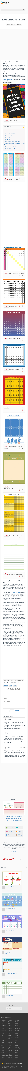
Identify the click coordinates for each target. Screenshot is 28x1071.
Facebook (22, 850)
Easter (16, 1033)
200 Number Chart (9, 139)
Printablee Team (20, 680)
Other (9, 1045)
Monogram (4, 1044)
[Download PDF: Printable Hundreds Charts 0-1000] (20, 538)
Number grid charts (7, 79)
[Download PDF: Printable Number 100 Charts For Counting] (20, 449)
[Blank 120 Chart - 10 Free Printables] (12, 980)
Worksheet (17, 1020)
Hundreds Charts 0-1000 (10, 146)
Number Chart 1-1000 (10, 130)
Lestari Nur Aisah (10, 680)
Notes (9, 1044)
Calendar (3, 1020)
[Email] (11, 690)
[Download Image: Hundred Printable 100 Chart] (22, 338)
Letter (2, 7)
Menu (16, 1042)
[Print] (13, 690)
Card (2, 1022)
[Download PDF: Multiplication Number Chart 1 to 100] (20, 276)
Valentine (10, 1055)
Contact (7, 1066)
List (9, 1040)
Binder (9, 1025)
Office (2, 1045)
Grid (11, 685)
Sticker (16, 1052)
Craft (2, 1032)
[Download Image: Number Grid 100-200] (22, 306)
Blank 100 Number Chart (10, 148)
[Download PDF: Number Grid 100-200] (20, 306)
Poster (9, 1049)
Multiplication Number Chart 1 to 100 (13, 132)
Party (9, 1047)
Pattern (10, 1020)
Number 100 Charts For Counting (12, 141)
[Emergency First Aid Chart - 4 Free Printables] (12, 936)
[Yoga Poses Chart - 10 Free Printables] (12, 871)
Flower (9, 1035)
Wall (2, 1057)
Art (2, 1023)
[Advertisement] (14, 44)
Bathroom (3, 1025)
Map (9, 1059)
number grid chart (16, 592)
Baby (9, 1023)
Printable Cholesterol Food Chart (14, 816)
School (16, 1050)
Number (8, 7)
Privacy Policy (19, 1066)
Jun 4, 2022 (23, 733)
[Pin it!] (6, 120)
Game (9, 1022)
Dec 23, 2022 (22, 718)
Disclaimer (4, 1067)
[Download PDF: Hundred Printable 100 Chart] (22, 341)
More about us (6, 850)
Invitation (17, 1037)
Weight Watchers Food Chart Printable (14, 820)
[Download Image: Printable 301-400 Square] (22, 369)
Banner (16, 1023)
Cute (9, 1032)
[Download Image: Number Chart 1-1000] (22, 179)
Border (16, 1027)
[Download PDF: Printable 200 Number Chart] (22, 410)
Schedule (10, 1050)
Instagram (15, 851)
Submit (17, 710)
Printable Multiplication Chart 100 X (14, 818)
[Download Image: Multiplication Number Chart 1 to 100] (22, 276)
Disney (3, 1033)
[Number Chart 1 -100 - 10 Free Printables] (12, 893)
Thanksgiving (4, 1055)
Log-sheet (17, 1059)
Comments (19, 24)
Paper (2, 1047)
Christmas (3, 1030)
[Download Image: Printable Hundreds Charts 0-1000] (22, 538)
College (10, 1030)
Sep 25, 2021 (23, 747)
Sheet (2, 1052)
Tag (9, 1054)
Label (16, 1038)
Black (2, 1027)
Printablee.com (7, 1063)
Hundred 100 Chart (9, 135)
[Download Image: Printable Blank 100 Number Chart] (22, 576)
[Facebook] (8, 690)
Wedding (10, 1057)
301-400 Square (8, 137)
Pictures (17, 1047)
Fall (2, 1035)
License (12, 1066)
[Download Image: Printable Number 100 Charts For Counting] (22, 449)
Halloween (10, 1037)
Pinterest (18, 850)
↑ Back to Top (11, 1067)
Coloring (17, 1030)
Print (2, 1050)
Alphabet (17, 1022)
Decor (16, 1032)
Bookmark (10, 1027)
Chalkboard (17, 1028)
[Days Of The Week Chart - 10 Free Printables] (12, 958)
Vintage (16, 1055)
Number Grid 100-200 (10, 134)
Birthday (17, 1025)
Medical (10, 1042)
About (3, 1066)
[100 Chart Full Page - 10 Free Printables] (12, 914)
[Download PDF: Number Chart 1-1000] (20, 179)
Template (13, 7)
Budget (9, 1028)
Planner (3, 1049)
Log (16, 1040)
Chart (15, 685)
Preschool (17, 1049)
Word (2, 1028)
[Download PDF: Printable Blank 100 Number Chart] (20, 576)
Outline (16, 1045)
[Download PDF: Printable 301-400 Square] (22, 372)
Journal (3, 1038)
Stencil (9, 1052)
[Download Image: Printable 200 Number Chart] (22, 408)
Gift (2, 1037)
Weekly (16, 1057)
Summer (3, 1054)
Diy (9, 1033)
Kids (9, 1038)
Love (2, 1042)
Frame (16, 1035)
